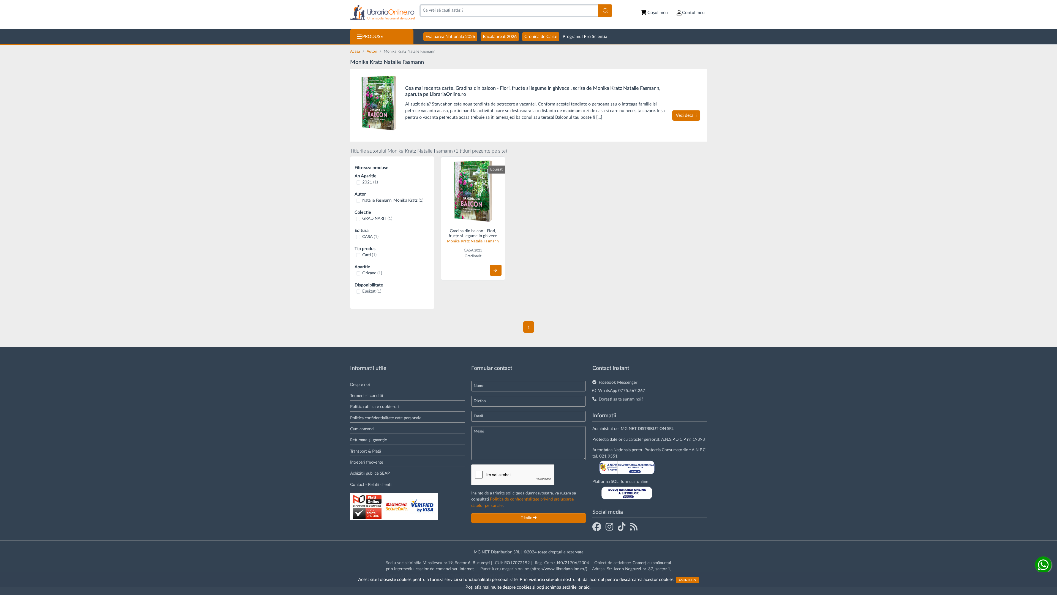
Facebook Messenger (618, 382)
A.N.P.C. (699, 450)
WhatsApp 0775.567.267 (621, 391)
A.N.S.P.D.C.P (673, 439)
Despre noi (360, 385)
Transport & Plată (365, 451)
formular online (634, 482)
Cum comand (362, 429)
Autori (372, 51)
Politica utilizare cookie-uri (374, 407)
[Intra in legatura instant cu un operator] (1043, 564)
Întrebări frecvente (366, 462)
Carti (369, 255)
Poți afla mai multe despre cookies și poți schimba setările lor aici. (528, 587)
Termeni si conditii (366, 396)
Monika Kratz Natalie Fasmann (473, 241)
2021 (370, 182)
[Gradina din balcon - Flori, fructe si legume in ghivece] (379, 103)
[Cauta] (605, 10)
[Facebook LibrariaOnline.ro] (596, 526)
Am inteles (687, 580)
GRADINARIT (377, 219)
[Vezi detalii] (496, 270)
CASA (370, 237)
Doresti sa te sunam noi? (621, 399)
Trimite (527, 518)
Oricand (372, 273)
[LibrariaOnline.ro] (382, 12)
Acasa (355, 51)
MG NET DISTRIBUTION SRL (647, 429)
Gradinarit (473, 256)
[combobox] (508, 10)
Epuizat (371, 291)
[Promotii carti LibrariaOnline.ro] (609, 526)
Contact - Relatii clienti (370, 485)
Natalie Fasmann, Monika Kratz (392, 200)
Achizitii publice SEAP (370, 473)
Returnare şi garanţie (368, 440)
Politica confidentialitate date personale (385, 418)
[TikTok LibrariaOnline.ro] (621, 526)
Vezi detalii (686, 115)
